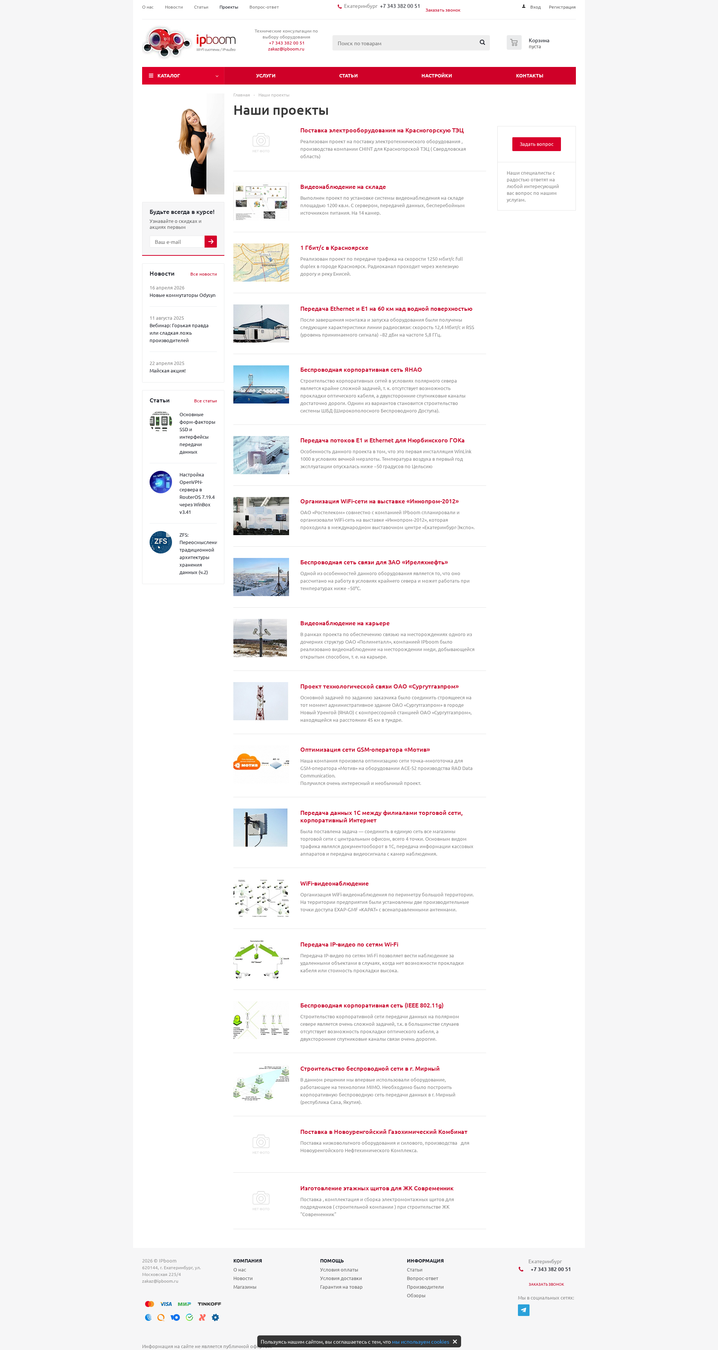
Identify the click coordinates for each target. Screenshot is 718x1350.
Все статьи (205, 401)
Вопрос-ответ (422, 1278)
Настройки (436, 75)
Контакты (529, 75)
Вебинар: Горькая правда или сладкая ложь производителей (179, 332)
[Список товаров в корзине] (529, 47)
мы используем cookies (420, 1341)
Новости (243, 1278)
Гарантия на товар (341, 1286)
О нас (239, 1269)
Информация (425, 1260)
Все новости (203, 274)
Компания (247, 1260)
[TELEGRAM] (524, 1310)
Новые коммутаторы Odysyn (182, 295)
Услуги (266, 75)
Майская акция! (168, 370)
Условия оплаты (339, 1269)
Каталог (168, 75)
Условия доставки (341, 1278)
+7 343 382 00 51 (399, 5)
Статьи (348, 75)
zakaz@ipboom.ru (286, 49)
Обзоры (416, 1295)
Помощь (332, 1260)
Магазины (245, 1286)
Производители (425, 1286)
